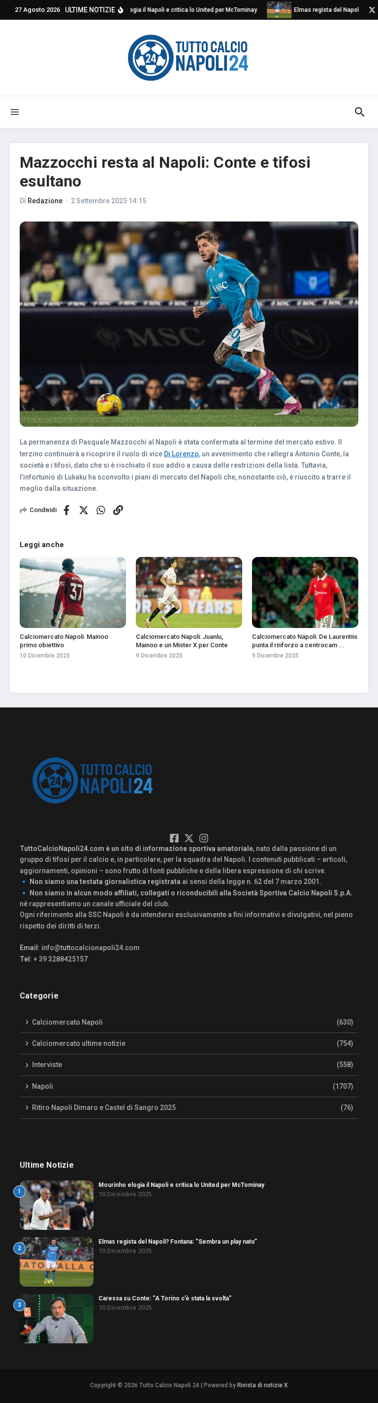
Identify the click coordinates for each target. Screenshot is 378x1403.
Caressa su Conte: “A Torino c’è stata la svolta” (164, 1298)
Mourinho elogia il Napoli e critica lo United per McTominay (181, 1184)
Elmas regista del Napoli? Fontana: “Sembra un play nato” (177, 1241)
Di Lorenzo (181, 454)
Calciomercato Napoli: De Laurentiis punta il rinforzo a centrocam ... (304, 641)
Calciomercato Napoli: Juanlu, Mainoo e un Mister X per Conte (182, 641)
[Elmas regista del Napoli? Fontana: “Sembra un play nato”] (273, 9)
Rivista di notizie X (262, 1385)
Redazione (45, 201)
